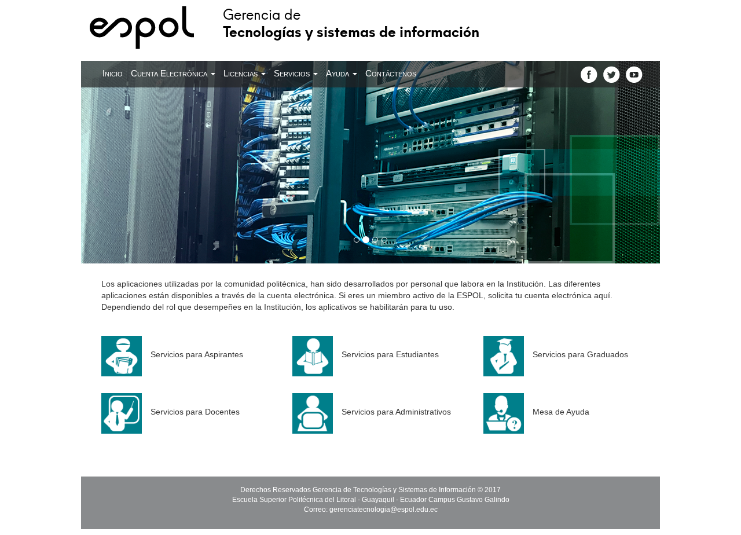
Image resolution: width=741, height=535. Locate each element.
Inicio (112, 73)
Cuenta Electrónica (170, 73)
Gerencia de (351, 22)
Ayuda (338, 73)
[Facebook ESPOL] (589, 74)
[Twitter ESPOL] (611, 74)
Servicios (293, 73)
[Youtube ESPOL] (634, 74)
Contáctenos (390, 73)
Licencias (241, 73)
